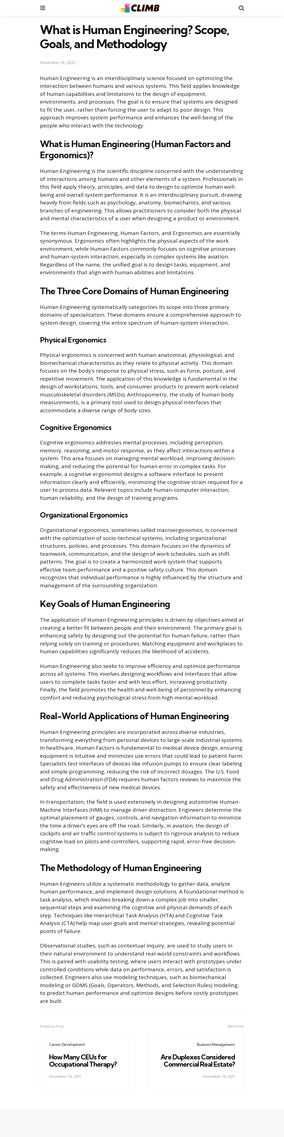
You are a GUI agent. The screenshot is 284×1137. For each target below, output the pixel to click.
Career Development (67, 1044)
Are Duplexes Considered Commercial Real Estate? (198, 1060)
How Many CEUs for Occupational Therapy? (83, 1060)
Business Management (216, 1044)
